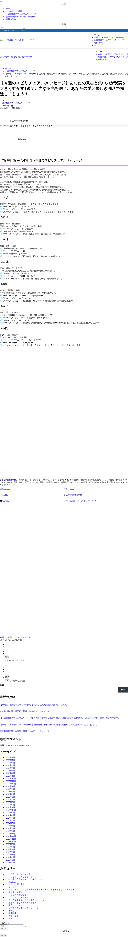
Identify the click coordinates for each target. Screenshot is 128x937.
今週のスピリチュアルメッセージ (15, 103)
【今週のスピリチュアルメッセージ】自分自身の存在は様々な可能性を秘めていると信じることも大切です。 (49, 725)
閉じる (3, 928)
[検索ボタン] (125, 33)
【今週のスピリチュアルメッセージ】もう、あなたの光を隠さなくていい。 (34, 705)
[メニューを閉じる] (1, 1)
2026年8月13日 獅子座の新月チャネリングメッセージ (24, 711)
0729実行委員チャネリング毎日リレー (25, 879)
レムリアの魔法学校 (8, 480)
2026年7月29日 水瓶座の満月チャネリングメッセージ (24, 731)
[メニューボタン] (127, 33)
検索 (2, 685)
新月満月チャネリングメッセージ (21, 17)
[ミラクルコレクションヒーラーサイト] (18, 40)
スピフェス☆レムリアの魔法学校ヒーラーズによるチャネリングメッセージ (42, 889)
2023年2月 (10, 862)
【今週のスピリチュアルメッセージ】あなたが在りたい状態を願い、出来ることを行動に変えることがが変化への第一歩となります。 (60, 718)
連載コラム (11, 19)
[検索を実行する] (24, 28)
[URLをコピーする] (7, 657)
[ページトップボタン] (9, 923)
